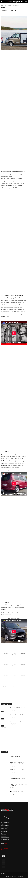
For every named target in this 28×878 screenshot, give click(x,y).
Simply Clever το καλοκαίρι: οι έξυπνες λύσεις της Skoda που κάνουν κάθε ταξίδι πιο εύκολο (18, 764)
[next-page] (5, 728)
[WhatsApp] (16, 697)
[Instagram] (3, 863)
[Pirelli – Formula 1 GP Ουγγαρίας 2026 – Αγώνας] (5, 793)
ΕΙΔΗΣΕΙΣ (9, 5)
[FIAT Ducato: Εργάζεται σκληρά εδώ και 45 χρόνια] (5, 771)
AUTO (5, 5)
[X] (10, 697)
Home (2, 5)
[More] (19, 697)
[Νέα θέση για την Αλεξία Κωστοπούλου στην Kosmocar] (5, 724)
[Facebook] (7, 697)
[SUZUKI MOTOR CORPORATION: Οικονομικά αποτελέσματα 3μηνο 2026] (5, 779)
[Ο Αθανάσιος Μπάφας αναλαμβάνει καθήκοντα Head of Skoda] (5, 716)
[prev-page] (2, 728)
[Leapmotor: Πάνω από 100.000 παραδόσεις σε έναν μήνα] (5, 757)
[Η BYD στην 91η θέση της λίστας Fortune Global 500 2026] (5, 786)
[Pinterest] (13, 697)
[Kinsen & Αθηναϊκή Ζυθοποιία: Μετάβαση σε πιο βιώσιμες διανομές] (5, 709)
